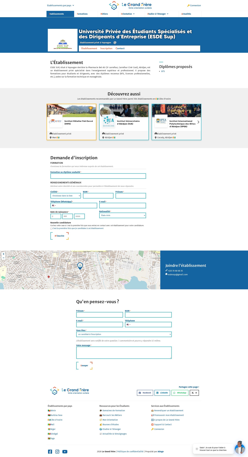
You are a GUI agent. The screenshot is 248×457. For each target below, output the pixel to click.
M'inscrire (59, 236)
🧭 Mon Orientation (108, 420)
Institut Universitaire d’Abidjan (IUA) (128, 122)
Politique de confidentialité (130, 451)
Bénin (52, 410)
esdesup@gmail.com (178, 274)
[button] (80, 266)
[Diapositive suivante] (198, 122)
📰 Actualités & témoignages (113, 434)
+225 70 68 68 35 (175, 271)
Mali (51, 424)
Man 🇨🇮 (55, 137)
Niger (51, 429)
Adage (161, 451)
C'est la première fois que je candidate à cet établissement (78, 228)
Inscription (106, 48)
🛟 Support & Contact (161, 424)
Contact (120, 48)
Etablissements (56, 14)
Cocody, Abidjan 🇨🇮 (166, 137)
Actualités (186, 14)
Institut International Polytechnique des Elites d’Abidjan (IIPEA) (182, 124)
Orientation (126, 14)
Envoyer (84, 365)
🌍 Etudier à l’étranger (110, 429)
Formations (82, 14)
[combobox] (54, 205)
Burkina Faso (55, 415)
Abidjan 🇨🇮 (110, 137)
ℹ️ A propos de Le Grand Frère (165, 420)
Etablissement (89, 48)
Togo (51, 438)
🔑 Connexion (194, 5)
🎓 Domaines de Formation (112, 410)
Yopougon (106, 42)
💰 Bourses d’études (109, 424)
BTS (163, 71)
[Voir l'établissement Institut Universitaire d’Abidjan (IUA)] (108, 121)
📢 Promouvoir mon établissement (167, 415)
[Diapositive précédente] (50, 122)
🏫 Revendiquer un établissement (167, 410)
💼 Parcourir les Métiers (110, 415)
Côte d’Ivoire (55, 420)
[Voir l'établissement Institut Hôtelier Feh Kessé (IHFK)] (56, 121)
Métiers (104, 14)
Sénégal (53, 434)
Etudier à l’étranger (157, 14)
